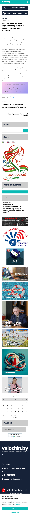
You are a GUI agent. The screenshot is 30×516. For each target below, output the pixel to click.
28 (11, 415)
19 (3, 412)
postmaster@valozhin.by (13, 479)
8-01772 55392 (9, 475)
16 (19, 408)
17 (22, 408)
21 (11, 412)
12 (3, 408)
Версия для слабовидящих (17, 13)
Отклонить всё (15, 512)
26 (3, 415)
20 (7, 412)
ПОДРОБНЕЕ (17, 504)
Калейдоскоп (5, 101)
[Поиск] (25, 130)
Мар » (16, 417)
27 (7, 415)
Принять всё (15, 508)
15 (15, 408)
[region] (15, 505)
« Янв (13, 417)
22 (15, 412)
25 (26, 412)
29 (15, 415)
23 (19, 412)
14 (11, 408)
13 (7, 408)
